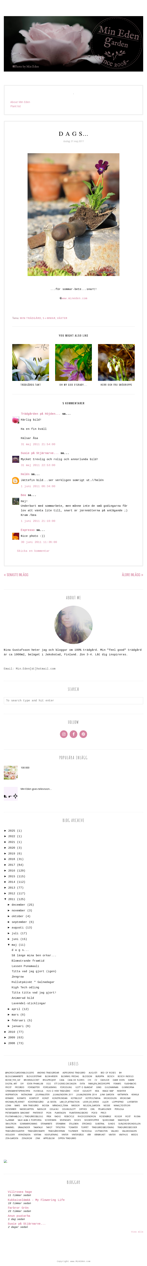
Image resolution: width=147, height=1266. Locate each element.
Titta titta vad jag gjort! (34, 992)
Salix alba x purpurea (29, 1120)
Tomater (73, 1127)
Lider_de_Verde (91, 1102)
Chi (89, 1080)
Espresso (28, 530)
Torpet (84, 1127)
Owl (92, 1109)
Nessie (107, 1106)
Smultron (10, 1124)
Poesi (94, 1113)
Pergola (119, 1109)
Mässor (75, 1106)
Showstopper (91, 1120)
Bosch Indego (126, 1076)
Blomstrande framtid (28, 961)
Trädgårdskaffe (36, 1131)
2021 (11, 842)
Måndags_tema (60, 1106)
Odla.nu (54, 1109)
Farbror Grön (18, 1208)
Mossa (45, 1106)
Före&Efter (34, 1087)
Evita (82, 1084)
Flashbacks (130, 1084)
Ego (49, 1084)
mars (15, 1014)
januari (18, 1026)
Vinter (65, 1135)
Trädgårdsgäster (14, 1131)
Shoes (77, 1120)
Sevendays (65, 1120)
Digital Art (11, 1084)
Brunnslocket (31, 1080)
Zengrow (18, 977)
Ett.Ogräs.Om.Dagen (65, 1084)
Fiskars (117, 1084)
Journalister (43, 1095)
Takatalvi (38, 1127)
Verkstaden (24, 1135)
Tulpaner (73, 1131)
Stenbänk (60, 1124)
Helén (25, 474)
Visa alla (137, 1232)
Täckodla (86, 1131)
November (10, 1109)
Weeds (134, 1135)
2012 (11, 893)
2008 (11, 1043)
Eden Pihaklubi (35, 1084)
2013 (11, 888)
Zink (37, 1138)
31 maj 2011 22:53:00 (38, 465)
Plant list (15, 106)
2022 (11, 836)
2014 (11, 882)
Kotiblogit (76, 1098)
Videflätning (51, 1135)
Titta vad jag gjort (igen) (34, 971)
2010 (11, 1032)
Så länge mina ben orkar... (34, 955)
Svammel (9, 1127)
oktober (18, 916)
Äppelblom (49, 1138)
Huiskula (38, 1091)
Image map (108, 1091)
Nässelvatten (27, 1109)
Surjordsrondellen (129, 1124)
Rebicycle (69, 1116)
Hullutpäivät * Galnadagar (33, 982)
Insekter (121, 1091)
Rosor (118, 1116)
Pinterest (38, 1113)
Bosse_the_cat (12, 1080)
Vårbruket (99, 1135)
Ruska (137, 1116)
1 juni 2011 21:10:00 (38, 521)
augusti (18, 927)
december (18, 905)
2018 (11, 859)
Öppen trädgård (67, 1138)
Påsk (49, 1116)
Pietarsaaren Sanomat (17, 1113)
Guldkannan (111, 1087)
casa (61, 1080)
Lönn (8, 1106)
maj (14, 945)
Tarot (49, 1127)
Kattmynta (123, 1095)
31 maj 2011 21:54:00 (38, 444)
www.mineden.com (74, 298)
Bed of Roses (108, 1073)
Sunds (111, 1124)
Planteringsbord (78, 1113)
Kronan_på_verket (14, 1102)
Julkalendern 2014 (87, 1095)
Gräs (98, 1087)
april (16, 1009)
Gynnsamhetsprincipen (17, 1091)
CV (96, 1080)
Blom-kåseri (51, 1076)
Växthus (123, 1135)
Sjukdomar (108, 1120)
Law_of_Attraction (69, 1102)
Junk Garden (107, 1095)
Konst (45, 1098)
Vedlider (10, 1135)
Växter (62, 318)
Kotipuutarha (93, 1098)
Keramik (9, 1098)
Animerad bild (23, 998)
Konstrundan (59, 1098)
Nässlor (41, 1109)
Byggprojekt (49, 1080)
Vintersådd (78, 1135)
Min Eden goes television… (36, 789)
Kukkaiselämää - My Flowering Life (36, 1200)
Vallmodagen (129, 1131)
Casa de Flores (76, 1080)
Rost (128, 1116)
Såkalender (24, 1127)
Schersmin (50, 1120)
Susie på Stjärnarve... (40, 453)
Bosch (110, 1076)
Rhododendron (87, 1116)
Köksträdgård (36, 1102)
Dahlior (104, 1080)
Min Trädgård (30, 318)
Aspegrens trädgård (74, 1073)
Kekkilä (135, 1095)
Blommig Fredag (70, 1076)
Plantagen (60, 1113)
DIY (22, 1084)
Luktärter (132, 1102)
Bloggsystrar (34, 1076)
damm (131, 1080)
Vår (89, 1135)
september (19, 922)
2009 (11, 1037)
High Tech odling (25, 987)
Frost (8, 1087)
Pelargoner (104, 1109)
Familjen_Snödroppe (99, 1084)
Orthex (83, 1109)
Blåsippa (100, 1076)
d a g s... (20, 950)
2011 (11, 899)
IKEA (97, 1091)
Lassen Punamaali (25, 966)
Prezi (103, 1113)
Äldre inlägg (131, 574)
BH (120, 1073)
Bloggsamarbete (14, 1076)
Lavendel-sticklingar (29, 1003)
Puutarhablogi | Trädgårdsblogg (24, 1116)
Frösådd (19, 1087)
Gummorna (128, 1087)
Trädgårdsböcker (127, 1127)
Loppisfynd (118, 1102)
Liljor (105, 1102)
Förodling (66, 1087)
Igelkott (86, 1091)
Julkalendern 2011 (63, 1095)
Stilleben (73, 1124)
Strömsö (87, 1124)
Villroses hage (20, 1192)
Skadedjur (123, 1120)
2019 (11, 853)
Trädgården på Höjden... (40, 414)
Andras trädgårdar (48, 1073)
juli (15, 933)
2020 (11, 848)
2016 (11, 870)
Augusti (93, 1073)
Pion (48, 1113)
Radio (58, 1116)
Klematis (21, 1098)
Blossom (87, 1076)
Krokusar (125, 1098)
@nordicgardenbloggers (19, 1073)
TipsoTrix (60, 1127)
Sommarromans (28, 1124)
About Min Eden (20, 102)
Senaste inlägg (17, 574)
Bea (23, 495)
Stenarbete (46, 1124)
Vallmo (115, 1131)
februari (18, 1020)
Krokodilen (110, 1098)
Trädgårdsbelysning (103, 1127)
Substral (100, 1124)
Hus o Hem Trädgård (58, 1091)
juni (15, 939)
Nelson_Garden (91, 1106)
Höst (76, 1091)
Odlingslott (69, 1109)
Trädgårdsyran (56, 1131)
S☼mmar (49, 318)
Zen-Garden (11, 1138)
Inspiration (11, 1095)
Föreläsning (50, 1087)
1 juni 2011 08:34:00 (38, 486)
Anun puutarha (19, 1216)
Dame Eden (119, 1080)
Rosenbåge (105, 1116)
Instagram (26, 1095)
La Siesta (51, 1102)
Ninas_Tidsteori (122, 1106)
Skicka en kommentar (33, 551)
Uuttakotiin (101, 1131)
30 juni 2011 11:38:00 (39, 542)
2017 (11, 865)
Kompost (34, 1098)
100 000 (25, 767)
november (18, 910)
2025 (11, 831)
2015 (11, 876)
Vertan (37, 1135)
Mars (17, 1106)
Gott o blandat (84, 1087)
